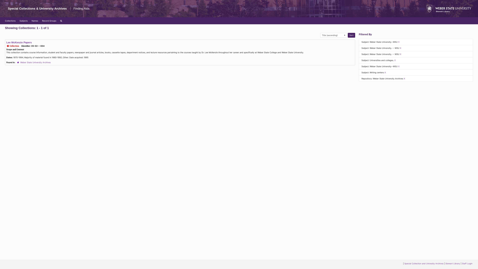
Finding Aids (81, 8)
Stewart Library (452, 263)
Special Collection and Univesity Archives (424, 263)
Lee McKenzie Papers (19, 42)
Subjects (24, 21)
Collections (10, 21)
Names (35, 21)
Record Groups (49, 21)
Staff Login (467, 263)
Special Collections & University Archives (37, 8)
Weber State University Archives (35, 62)
